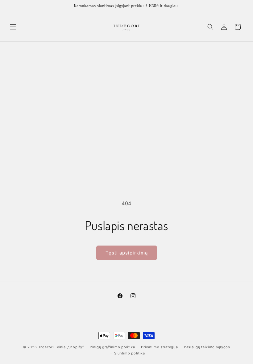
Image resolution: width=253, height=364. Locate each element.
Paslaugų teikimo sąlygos (207, 347)
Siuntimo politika (129, 353)
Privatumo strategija (159, 347)
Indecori (46, 347)
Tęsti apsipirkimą (127, 253)
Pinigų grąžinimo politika (112, 347)
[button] (13, 27)
